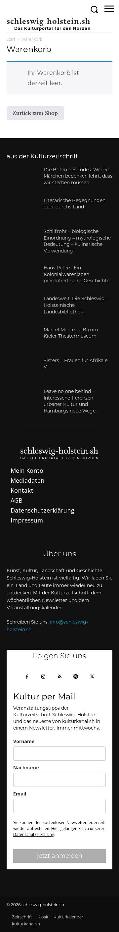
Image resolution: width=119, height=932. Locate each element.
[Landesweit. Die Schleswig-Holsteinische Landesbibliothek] (22, 307)
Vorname (24, 741)
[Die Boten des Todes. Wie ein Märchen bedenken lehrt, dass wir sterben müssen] (22, 178)
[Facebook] (26, 677)
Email (19, 794)
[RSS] (59, 677)
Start (11, 39)
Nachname (26, 767)
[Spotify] (75, 677)
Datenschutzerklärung (33, 834)
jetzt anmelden (59, 855)
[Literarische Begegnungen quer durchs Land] (22, 209)
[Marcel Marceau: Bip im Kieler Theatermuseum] (22, 338)
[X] (92, 677)
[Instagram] (43, 677)
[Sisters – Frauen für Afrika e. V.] (22, 369)
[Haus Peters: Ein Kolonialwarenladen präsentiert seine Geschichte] (22, 276)
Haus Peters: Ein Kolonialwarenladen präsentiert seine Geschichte (76, 275)
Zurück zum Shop (35, 112)
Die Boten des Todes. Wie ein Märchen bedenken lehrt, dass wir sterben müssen (78, 177)
